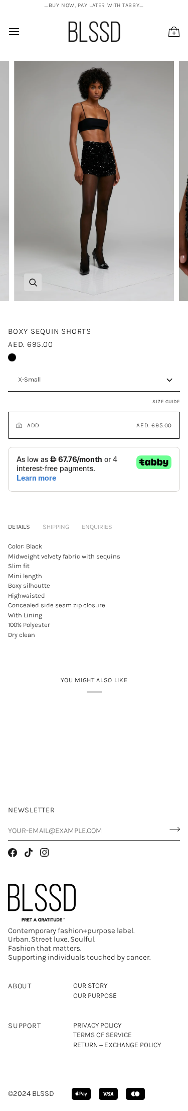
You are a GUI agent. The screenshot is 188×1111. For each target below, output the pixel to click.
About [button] (20, 985)
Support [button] (24, 1025)
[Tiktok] (29, 852)
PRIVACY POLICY (97, 1025)
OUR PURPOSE (95, 995)
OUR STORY (90, 985)
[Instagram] (44, 852)
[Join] (171, 829)
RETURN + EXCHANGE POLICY (117, 1045)
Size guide (166, 402)
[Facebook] (12, 852)
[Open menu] (23, 31)
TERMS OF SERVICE (102, 1035)
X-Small (29, 379)
